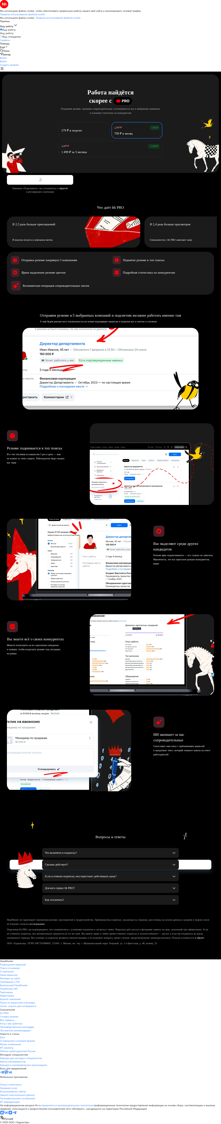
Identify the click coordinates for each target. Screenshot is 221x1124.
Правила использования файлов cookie (58, 17)
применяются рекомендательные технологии (67, 1105)
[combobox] (6, 1118)
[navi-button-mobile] (2, 69)
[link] (4, 51)
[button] (3, 58)
